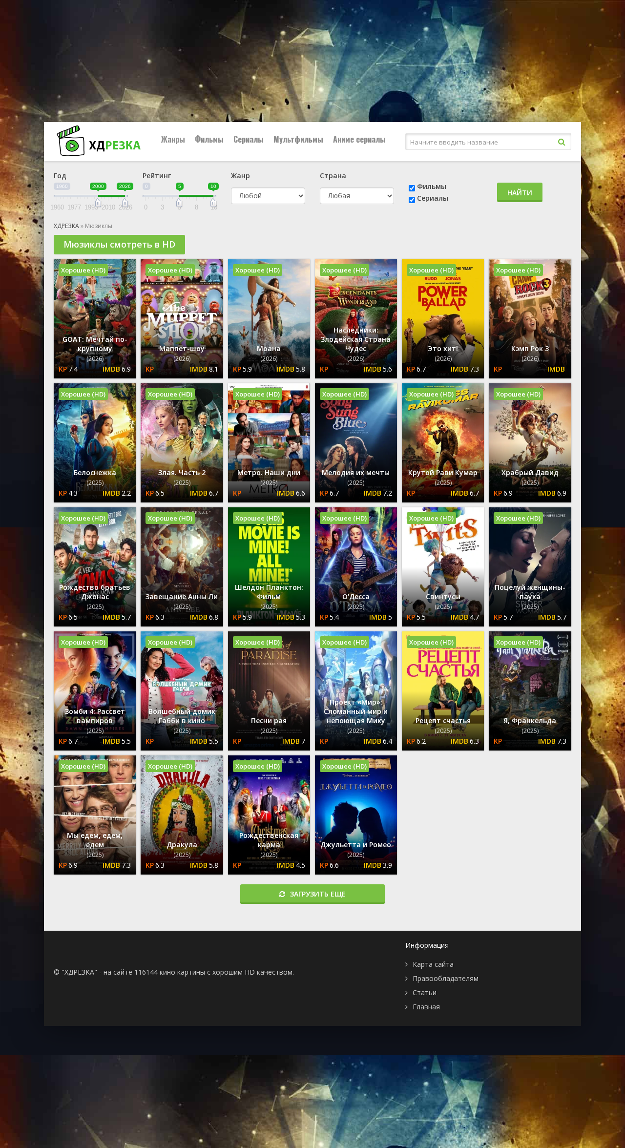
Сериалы (248, 139)
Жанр (240, 175)
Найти (519, 192)
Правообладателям (446, 978)
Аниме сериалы (359, 139)
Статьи (425, 992)
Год (60, 175)
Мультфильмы (298, 139)
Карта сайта (433, 964)
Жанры (173, 139)
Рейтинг (157, 175)
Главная (426, 1006)
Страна (333, 175)
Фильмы (209, 139)
